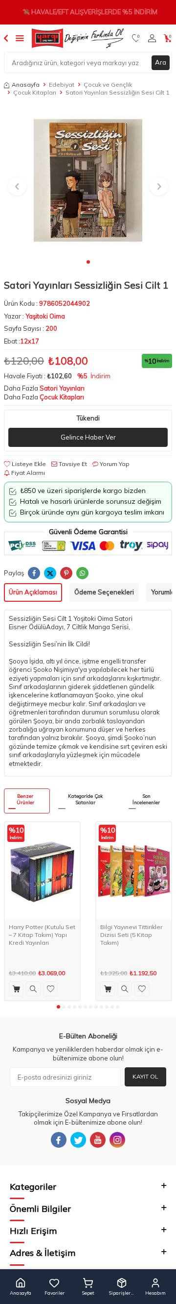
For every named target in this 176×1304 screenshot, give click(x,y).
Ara (160, 62)
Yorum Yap (114, 463)
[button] (88, 262)
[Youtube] (98, 1140)
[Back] (6, 37)
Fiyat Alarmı (27, 472)
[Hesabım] (152, 38)
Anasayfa (26, 84)
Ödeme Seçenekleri (104, 592)
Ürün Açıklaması (33, 592)
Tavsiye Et (72, 463)
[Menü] (20, 37)
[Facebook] (58, 1140)
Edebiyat (61, 84)
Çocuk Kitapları (34, 92)
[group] (88, 180)
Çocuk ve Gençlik (108, 84)
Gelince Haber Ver (88, 437)
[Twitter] (78, 1140)
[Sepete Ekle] (16, 989)
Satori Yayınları (62, 388)
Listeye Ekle (28, 463)
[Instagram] (117, 1140)
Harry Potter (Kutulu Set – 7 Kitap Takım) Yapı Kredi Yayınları (42, 934)
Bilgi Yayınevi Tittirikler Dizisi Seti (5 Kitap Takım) (131, 934)
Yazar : (34, 316)
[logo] (78, 38)
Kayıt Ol (145, 1076)
